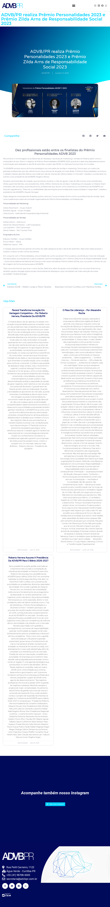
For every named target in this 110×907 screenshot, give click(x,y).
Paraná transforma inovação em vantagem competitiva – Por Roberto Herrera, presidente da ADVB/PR (28, 313)
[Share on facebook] (83, 135)
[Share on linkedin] (90, 135)
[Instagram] (95, 6)
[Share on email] (104, 135)
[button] (73, 5)
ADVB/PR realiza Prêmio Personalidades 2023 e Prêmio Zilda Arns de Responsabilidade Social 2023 (53, 19)
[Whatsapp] (106, 6)
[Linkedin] (99, 6)
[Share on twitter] (97, 135)
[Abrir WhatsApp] (104, 901)
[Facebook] (102, 6)
